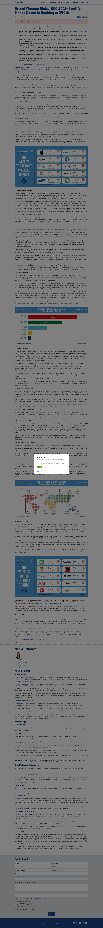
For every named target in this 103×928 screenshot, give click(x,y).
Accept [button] (39, 467)
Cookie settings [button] (47, 467)
